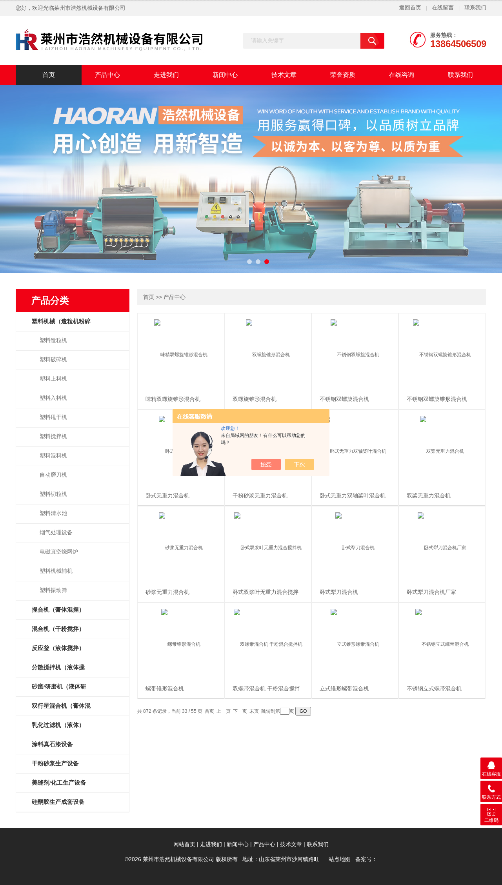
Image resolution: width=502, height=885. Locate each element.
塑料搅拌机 (53, 436)
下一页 (240, 711)
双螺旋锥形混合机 (254, 399)
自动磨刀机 (53, 475)
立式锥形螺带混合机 (344, 689)
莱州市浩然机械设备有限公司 (90, 8)
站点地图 (340, 859)
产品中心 (107, 74)
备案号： (366, 859)
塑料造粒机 (53, 340)
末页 (254, 711)
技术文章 (283, 74)
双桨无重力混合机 (429, 496)
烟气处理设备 (56, 532)
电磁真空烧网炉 (59, 552)
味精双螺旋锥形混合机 (173, 399)
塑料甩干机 (53, 417)
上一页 (223, 711)
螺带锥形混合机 (165, 689)
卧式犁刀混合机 (339, 592)
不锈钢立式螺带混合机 (434, 689)
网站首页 (184, 844)
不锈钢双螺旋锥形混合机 (437, 399)
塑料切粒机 (53, 494)
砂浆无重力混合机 (167, 592)
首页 (48, 74)
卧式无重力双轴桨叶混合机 (353, 496)
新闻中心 (225, 74)
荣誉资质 (342, 74)
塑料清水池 (53, 513)
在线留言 (443, 8)
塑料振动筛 (53, 590)
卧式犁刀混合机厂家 (431, 592)
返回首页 (410, 8)
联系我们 (475, 8)
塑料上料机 (53, 379)
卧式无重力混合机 (167, 496)
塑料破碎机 (53, 359)
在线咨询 (401, 74)
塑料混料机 (53, 456)
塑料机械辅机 (56, 571)
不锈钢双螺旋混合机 (344, 399)
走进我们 (166, 74)
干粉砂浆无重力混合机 (260, 496)
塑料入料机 (53, 398)
